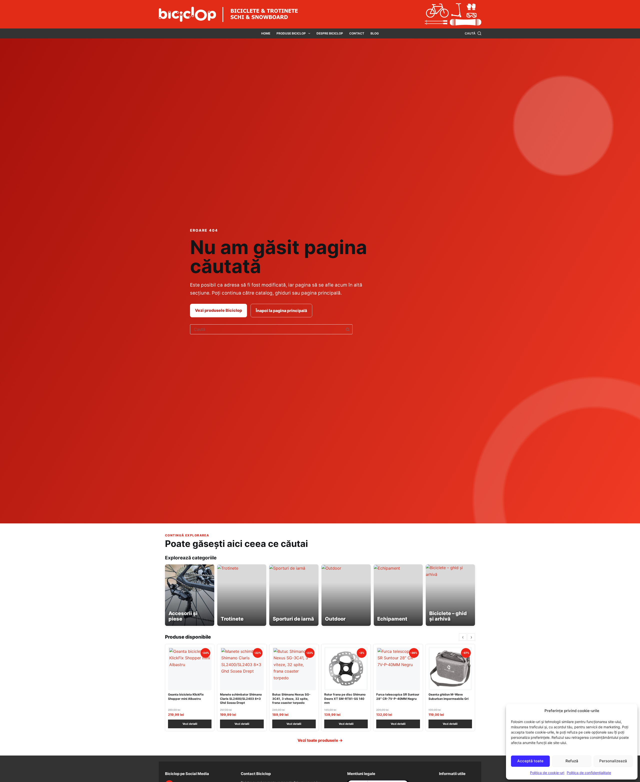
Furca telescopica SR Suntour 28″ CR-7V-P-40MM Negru (397, 696)
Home (265, 33)
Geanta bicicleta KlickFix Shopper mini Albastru (186, 696)
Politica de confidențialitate (589, 773)
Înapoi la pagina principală (281, 310)
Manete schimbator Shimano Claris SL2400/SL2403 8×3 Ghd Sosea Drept (241, 698)
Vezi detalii (189, 724)
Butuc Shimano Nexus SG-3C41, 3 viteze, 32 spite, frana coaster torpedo (291, 698)
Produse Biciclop (291, 33)
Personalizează (613, 761)
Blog (374, 33)
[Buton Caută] (347, 329)
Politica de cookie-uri (547, 773)
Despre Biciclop (329, 33)
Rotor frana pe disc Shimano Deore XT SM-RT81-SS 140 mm (345, 698)
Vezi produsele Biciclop (218, 310)
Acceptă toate (530, 761)
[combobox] (266, 329)
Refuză (572, 761)
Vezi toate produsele (320, 740)
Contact (356, 33)
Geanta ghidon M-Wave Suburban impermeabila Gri (448, 696)
